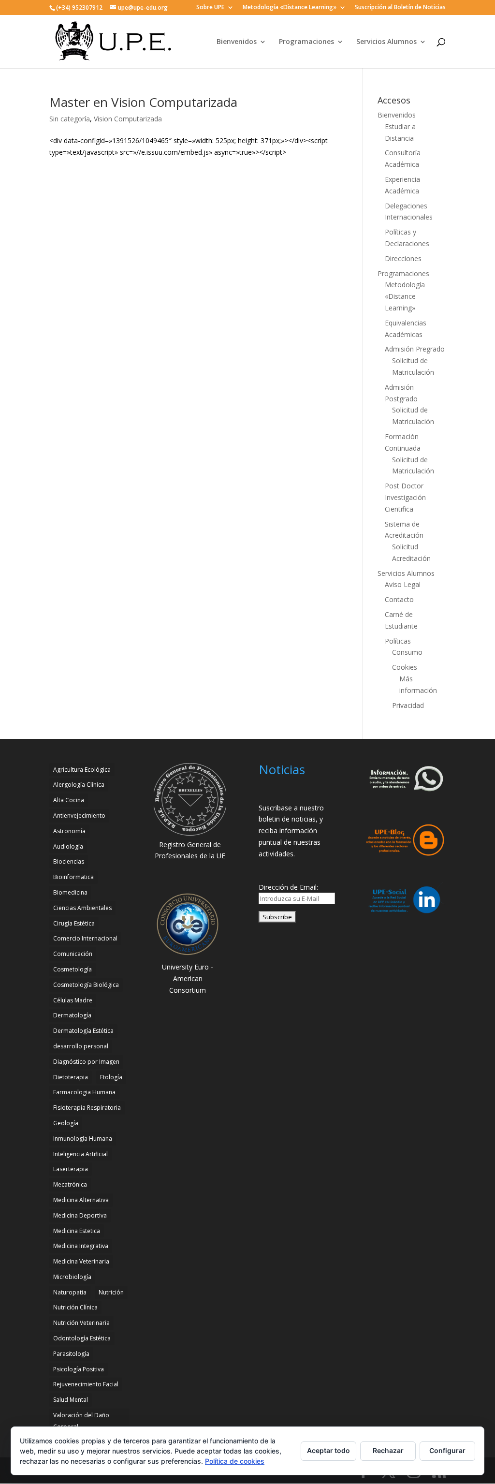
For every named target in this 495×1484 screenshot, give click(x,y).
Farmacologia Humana (84, 1092)
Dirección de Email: (288, 887)
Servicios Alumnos (386, 42)
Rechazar (388, 1450)
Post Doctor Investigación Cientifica (405, 497)
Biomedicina (70, 892)
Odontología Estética (82, 1338)
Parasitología (71, 1354)
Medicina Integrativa (80, 1246)
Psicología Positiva (78, 1369)
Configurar (447, 1450)
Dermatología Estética (83, 1031)
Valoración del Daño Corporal (81, 1421)
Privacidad (408, 705)
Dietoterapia (70, 1077)
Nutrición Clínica (75, 1307)
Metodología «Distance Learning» (289, 7)
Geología (65, 1123)
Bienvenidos (237, 42)
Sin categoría (69, 118)
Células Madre (72, 1000)
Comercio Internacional (85, 938)
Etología (111, 1077)
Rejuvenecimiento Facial (85, 1384)
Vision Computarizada (128, 118)
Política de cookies (234, 1461)
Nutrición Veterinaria (81, 1323)
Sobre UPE (210, 7)
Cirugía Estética (74, 923)
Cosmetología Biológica (86, 985)
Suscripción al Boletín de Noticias (400, 7)
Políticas (398, 641)
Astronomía (69, 831)
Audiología (68, 846)
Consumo (407, 652)
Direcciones (403, 258)
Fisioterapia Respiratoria (87, 1107)
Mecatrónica (70, 1184)
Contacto (399, 599)
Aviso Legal (403, 584)
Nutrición (111, 1292)
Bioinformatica (73, 877)
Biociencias (68, 861)
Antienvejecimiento (79, 815)
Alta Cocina (68, 800)
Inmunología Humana (82, 1138)
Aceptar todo (328, 1450)
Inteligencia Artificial (80, 1154)
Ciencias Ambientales (82, 908)
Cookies (404, 667)
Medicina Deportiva (80, 1215)
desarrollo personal (80, 1046)
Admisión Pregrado (415, 348)
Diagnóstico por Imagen (86, 1062)
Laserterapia (70, 1169)
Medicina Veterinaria (81, 1261)
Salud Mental (70, 1400)
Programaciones (306, 42)
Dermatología (72, 1015)
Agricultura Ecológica (82, 769)
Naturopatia (70, 1292)
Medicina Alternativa (81, 1200)
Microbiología (72, 1277)
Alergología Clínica (78, 784)
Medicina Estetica (76, 1231)
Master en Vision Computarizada (143, 102)
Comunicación (72, 954)
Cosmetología (72, 969)
